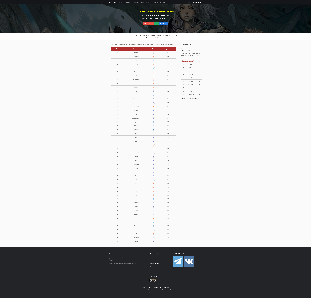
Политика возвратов (154, 273)
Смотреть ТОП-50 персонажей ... (190, 98)
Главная (120, 2)
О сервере (127, 2)
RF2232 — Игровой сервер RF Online (158, 287)
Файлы (142, 2)
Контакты (162, 2)
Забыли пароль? (185, 50)
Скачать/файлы (148, 23)
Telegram (148, 2)
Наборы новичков (166, 11)
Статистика (135, 2)
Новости (155, 2)
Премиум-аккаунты (148, 11)
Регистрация (197, 2)
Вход (189, 2)
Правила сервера (153, 270)
